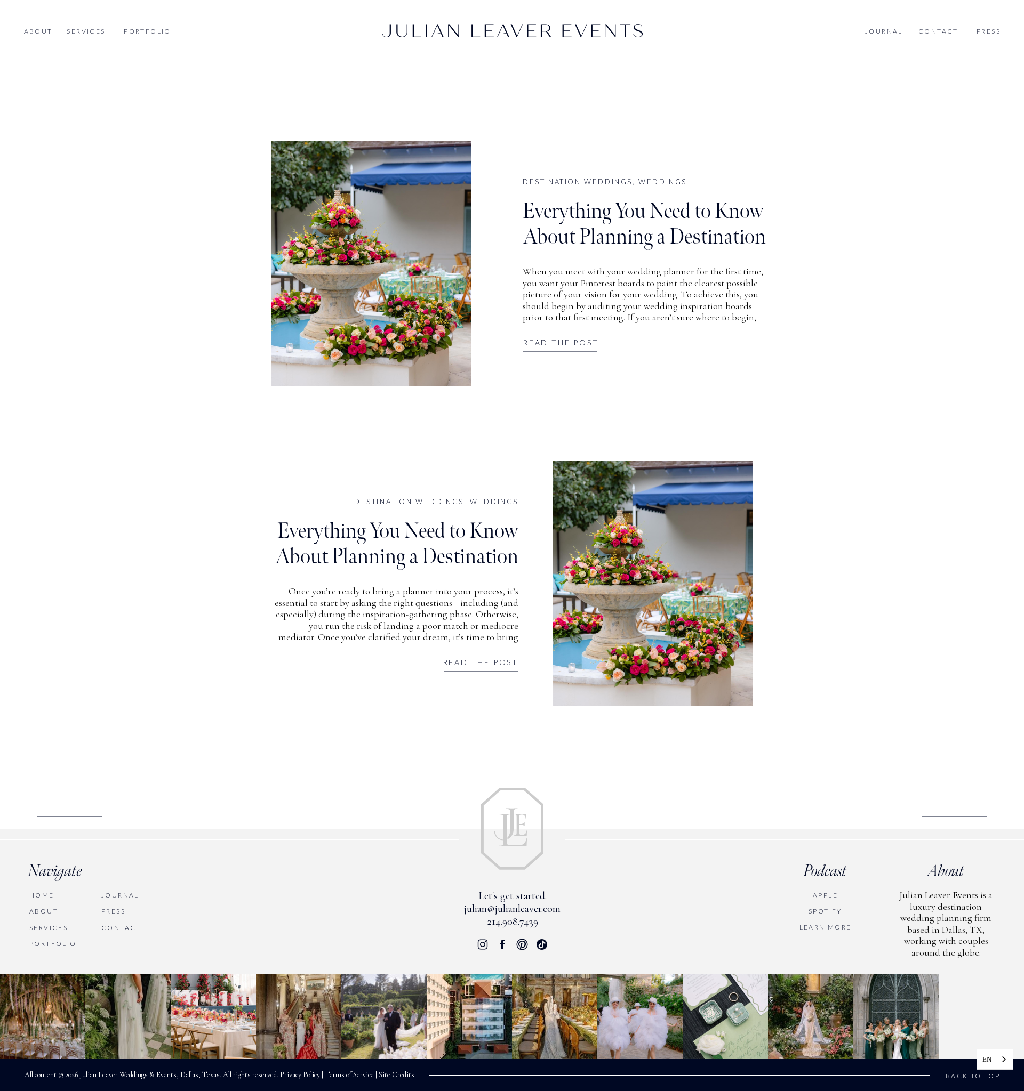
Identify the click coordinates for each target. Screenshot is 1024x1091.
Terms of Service (349, 1074)
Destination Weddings (578, 181)
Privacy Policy (300, 1074)
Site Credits (396, 1074)
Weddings (662, 181)
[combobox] (995, 1059)
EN (986, 1059)
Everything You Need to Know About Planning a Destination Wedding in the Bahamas (644, 237)
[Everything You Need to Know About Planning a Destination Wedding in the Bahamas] (371, 263)
